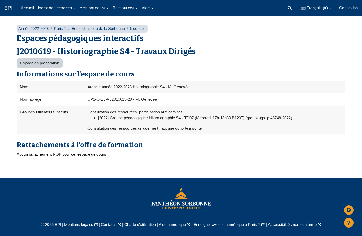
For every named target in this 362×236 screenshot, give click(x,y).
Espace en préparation (39, 63)
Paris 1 (60, 28)
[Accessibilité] (349, 210)
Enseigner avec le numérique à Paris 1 (226, 224)
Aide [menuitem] (146, 7)
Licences (138, 28)
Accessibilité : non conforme (292, 224)
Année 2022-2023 (33, 28)
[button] (290, 8)
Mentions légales (78, 224)
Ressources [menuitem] (123, 7)
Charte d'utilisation (140, 224)
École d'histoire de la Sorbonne (98, 28)
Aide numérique (172, 224)
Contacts (109, 224)
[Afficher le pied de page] (349, 223)
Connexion (348, 8)
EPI (8, 8)
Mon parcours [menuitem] (92, 7)
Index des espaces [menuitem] (55, 7)
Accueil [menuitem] (27, 7)
